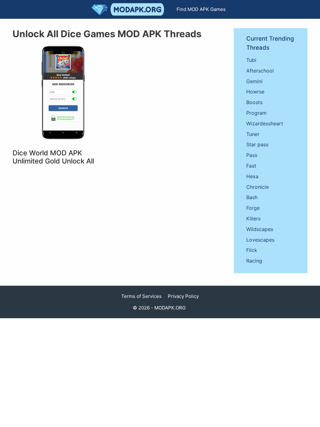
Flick (251, 250)
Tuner (252, 134)
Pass (251, 155)
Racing (254, 261)
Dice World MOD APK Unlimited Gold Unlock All (53, 157)
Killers (253, 218)
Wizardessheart (264, 123)
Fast (251, 166)
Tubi (251, 60)
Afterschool (260, 71)
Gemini (254, 81)
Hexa (252, 176)
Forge (253, 208)
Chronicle (257, 187)
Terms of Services (141, 296)
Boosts (254, 102)
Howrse (255, 91)
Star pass (257, 144)
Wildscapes (259, 229)
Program (256, 113)
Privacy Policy (183, 296)
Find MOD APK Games (201, 9)
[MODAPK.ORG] (129, 9)
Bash (252, 197)
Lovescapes (260, 240)
